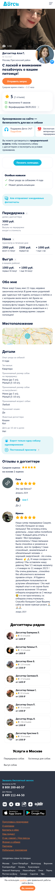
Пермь (49, 870)
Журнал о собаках (11, 842)
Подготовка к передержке (15, 821)
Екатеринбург (9, 867)
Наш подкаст (8, 833)
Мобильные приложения (14, 850)
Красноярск (33, 867)
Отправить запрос (17, 81)
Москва (5, 863)
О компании (8, 825)
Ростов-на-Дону (9, 874)
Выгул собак (10, 764)
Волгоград (36, 863)
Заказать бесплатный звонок (18, 780)
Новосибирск (29, 870)
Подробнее (15, 131)
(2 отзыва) (19, 97)
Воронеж (48, 863)
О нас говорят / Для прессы (16, 838)
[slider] (29, 468)
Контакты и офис (10, 829)
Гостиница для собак (39, 758)
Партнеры (7, 846)
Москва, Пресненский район (16, 60)
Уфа (42, 874)
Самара (23, 874)
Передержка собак (14, 758)
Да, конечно (27, 888)
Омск (40, 870)
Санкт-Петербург (20, 863)
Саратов (34, 874)
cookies (23, 880)
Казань (21, 867)
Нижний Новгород (11, 870)
